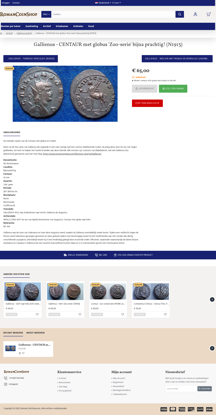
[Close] (137, 190)
